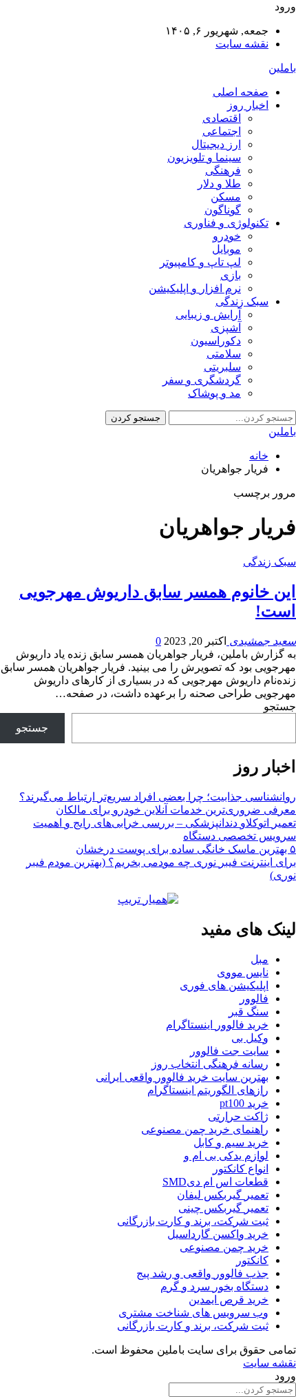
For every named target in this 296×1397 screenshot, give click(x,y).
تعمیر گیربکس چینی (223, 1208)
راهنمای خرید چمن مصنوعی (204, 1129)
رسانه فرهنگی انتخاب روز (209, 1064)
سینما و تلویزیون (204, 157)
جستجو (280, 706)
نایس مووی (242, 972)
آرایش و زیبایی (208, 314)
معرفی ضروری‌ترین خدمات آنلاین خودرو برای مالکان (176, 810)
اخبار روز (247, 105)
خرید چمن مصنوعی (224, 1247)
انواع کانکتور (240, 1168)
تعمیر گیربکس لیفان (222, 1195)
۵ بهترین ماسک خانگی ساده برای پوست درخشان (186, 849)
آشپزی (226, 327)
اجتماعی (221, 131)
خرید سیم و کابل (230, 1142)
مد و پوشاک (214, 393)
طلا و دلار (219, 183)
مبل (259, 959)
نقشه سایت (241, 44)
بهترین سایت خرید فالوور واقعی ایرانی (182, 1077)
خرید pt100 (244, 1103)
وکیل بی (249, 1038)
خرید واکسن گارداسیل (217, 1234)
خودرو (227, 236)
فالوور (254, 998)
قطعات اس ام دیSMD (215, 1182)
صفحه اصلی (240, 92)
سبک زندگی (241, 301)
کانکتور (252, 1260)
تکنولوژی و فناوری (226, 223)
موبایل (226, 249)
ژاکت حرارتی (238, 1116)
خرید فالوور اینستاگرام (217, 1025)
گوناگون (222, 210)
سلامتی (224, 354)
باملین (282, 68)
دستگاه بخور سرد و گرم (214, 1286)
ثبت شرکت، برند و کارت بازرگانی (192, 1221)
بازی (230, 275)
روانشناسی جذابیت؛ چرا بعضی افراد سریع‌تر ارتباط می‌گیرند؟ (157, 797)
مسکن (226, 197)
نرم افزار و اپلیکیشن (195, 288)
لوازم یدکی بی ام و (226, 1155)
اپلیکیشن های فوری (224, 985)
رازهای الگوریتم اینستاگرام (207, 1090)
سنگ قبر (248, 1011)
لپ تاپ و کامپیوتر (200, 262)
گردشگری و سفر (201, 380)
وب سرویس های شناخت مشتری (193, 1312)
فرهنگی (223, 170)
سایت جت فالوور (229, 1051)
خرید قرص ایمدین (228, 1299)
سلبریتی (222, 367)
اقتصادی (221, 118)
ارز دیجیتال (216, 144)
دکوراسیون (216, 340)
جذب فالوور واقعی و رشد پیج (202, 1273)
